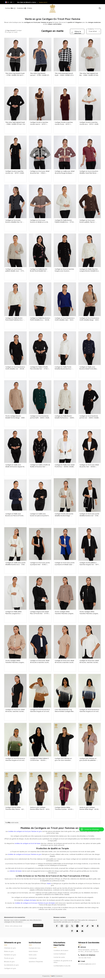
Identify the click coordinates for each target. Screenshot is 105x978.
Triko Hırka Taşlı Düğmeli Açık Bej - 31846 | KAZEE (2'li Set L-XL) (88, 74)
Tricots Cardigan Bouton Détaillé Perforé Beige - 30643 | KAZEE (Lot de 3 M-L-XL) (15, 417)
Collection (9, 8)
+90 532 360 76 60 (84, 958)
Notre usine (32, 955)
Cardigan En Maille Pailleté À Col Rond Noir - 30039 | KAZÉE (39, 759)
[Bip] (77, 926)
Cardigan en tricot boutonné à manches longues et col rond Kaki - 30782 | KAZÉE (15, 759)
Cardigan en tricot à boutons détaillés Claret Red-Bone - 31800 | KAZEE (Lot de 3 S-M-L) (89, 172)
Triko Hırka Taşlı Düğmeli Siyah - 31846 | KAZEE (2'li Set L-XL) (15, 123)
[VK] (93, 926)
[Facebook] (57, 926)
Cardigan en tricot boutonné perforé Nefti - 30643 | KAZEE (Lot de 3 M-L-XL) (40, 417)
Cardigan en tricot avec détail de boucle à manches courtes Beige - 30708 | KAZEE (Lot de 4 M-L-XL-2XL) (65, 661)
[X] (72, 926)
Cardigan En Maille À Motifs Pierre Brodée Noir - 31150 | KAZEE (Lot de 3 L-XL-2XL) (39, 368)
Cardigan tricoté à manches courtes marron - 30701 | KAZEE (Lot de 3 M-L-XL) (39, 123)
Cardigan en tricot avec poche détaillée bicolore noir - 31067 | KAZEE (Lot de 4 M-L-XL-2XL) (89, 515)
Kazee (49, 883)
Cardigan (19, 30)
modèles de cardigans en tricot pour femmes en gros (25, 831)
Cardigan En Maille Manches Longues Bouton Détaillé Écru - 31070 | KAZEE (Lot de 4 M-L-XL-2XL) (89, 270)
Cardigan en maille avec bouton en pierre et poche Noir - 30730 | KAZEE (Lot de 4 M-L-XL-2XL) (40, 515)
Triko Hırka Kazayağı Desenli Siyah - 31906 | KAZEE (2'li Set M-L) (65, 74)
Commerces (21, 8)
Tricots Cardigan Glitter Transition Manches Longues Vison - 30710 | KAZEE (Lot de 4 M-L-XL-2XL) (65, 612)
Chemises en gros (10, 948)
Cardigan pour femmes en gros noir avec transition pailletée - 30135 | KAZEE (63, 759)
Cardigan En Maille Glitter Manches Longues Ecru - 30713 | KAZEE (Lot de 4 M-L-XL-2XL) (15, 612)
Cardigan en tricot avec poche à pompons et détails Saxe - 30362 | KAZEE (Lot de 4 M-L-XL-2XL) (65, 563)
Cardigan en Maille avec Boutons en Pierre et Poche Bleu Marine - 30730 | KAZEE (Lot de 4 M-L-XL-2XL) (15, 515)
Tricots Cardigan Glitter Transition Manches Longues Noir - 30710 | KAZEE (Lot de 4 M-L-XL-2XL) (89, 612)
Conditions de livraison (61, 950)
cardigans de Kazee (30, 900)
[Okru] (98, 926)
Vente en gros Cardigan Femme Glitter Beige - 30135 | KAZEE (89, 808)
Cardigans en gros (10, 968)
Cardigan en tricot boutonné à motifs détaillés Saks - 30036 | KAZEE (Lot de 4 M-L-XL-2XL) (64, 319)
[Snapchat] (77, 931)
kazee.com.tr (43, 2)
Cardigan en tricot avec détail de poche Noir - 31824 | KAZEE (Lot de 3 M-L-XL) (39, 172)
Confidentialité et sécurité (62, 966)
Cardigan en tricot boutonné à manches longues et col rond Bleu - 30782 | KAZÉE (89, 710)
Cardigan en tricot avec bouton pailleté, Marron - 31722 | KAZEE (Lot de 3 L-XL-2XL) (89, 221)
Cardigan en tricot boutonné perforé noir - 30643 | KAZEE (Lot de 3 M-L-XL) (89, 417)
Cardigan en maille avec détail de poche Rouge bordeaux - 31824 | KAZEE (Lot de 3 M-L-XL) (64, 172)
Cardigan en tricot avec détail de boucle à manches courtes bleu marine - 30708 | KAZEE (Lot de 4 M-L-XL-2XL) (39, 661)
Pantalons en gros (10, 955)
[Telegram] (82, 926)
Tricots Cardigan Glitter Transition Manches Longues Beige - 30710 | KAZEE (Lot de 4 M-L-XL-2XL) (15, 661)
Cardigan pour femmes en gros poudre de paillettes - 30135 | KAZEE (88, 759)
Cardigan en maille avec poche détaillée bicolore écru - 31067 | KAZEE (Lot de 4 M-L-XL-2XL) (15, 563)
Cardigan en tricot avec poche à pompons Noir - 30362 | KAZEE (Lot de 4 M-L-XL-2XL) (40, 563)
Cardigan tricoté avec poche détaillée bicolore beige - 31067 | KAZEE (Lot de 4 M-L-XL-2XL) (64, 515)
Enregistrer (38, 925)
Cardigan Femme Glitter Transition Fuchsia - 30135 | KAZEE (64, 808)
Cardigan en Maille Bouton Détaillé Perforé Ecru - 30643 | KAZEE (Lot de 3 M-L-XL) (64, 417)
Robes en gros (9, 951)
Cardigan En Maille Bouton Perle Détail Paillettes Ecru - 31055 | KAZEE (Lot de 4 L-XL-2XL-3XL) (15, 319)
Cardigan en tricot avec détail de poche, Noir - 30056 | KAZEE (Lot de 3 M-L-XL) (89, 466)
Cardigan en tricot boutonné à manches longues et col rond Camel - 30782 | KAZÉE (40, 710)
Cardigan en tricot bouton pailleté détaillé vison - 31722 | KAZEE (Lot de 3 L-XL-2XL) (15, 270)
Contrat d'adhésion (60, 954)
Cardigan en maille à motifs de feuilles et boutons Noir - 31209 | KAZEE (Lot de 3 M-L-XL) (40, 466)
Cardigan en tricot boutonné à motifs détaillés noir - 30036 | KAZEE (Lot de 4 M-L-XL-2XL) (15, 368)
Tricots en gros (9, 958)
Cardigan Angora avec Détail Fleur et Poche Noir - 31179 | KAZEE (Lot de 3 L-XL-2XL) (39, 612)
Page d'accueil (11, 30)
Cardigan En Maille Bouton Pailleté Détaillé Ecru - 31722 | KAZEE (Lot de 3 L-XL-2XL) (65, 221)
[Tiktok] (87, 926)
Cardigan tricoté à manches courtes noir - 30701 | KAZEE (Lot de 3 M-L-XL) (15, 172)
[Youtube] (82, 931)
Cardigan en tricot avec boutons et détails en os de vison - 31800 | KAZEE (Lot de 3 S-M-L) (40, 221)
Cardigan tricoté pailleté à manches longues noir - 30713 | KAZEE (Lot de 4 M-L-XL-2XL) (89, 563)
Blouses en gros (9, 961)
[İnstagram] (62, 926)
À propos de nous (34, 948)
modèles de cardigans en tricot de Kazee (27, 843)
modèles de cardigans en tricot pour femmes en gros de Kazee (35, 903)
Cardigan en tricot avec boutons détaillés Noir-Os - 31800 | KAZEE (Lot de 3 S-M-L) (15, 221)
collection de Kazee (15, 871)
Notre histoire (33, 951)
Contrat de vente (59, 957)
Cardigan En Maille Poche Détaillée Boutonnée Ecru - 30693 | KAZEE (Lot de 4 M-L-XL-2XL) (65, 368)
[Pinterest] (72, 931)
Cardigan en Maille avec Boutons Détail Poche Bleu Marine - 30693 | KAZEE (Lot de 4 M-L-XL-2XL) (88, 368)
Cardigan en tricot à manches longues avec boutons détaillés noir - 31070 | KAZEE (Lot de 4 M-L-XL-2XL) (65, 270)
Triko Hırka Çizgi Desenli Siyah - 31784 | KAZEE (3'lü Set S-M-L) (15, 74)
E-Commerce (58, 976)
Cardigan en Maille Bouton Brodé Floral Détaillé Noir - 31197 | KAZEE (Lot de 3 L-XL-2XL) (40, 270)
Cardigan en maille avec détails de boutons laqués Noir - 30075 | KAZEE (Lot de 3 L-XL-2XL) (15, 466)
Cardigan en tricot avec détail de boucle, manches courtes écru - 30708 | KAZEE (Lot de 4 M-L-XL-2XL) (89, 661)
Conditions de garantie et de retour (63, 961)
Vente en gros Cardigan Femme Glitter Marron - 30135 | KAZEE (40, 808)
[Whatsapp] (67, 926)
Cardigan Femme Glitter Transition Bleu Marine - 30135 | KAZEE (15, 808)
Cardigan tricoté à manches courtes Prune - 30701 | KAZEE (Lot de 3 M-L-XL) (64, 123)
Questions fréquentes (36, 961)
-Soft (52, 976)
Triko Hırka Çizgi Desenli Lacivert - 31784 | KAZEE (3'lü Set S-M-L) (40, 74)
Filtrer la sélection (77, 32)
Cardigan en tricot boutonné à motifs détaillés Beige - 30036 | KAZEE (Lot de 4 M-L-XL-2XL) (89, 319)
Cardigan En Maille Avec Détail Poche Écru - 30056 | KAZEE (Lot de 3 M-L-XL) (64, 466)
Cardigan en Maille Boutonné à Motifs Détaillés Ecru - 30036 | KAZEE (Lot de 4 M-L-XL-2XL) (40, 319)
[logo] (52, 8)
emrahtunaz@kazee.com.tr (87, 964)
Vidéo (29, 8)
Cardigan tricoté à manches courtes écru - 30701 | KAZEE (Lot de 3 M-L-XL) (89, 123)
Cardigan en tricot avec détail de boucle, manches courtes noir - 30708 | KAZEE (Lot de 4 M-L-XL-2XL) (15, 710)
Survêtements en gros (11, 965)
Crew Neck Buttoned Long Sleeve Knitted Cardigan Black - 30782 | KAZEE (64, 710)
